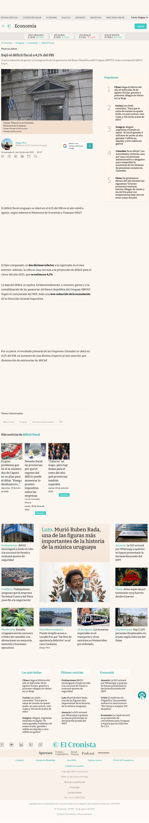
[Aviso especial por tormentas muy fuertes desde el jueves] (131, 577)
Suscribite (71, 760)
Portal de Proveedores (123, 760)
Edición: (138, 17)
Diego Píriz (21, 143)
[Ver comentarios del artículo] (35, 156)
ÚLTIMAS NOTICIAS (9, 18)
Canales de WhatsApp (45, 760)
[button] (142, 695)
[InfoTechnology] (103, 753)
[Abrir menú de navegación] (3, 26)
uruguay (20, 43)
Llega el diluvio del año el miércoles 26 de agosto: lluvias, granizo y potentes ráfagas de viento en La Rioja (129, 93)
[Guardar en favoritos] (90, 146)
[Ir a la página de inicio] (9, 26)
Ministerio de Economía (43, 422)
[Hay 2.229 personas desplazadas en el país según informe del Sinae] (131, 617)
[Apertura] (45, 753)
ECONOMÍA (51, 18)
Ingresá (140, 26)
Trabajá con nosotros (74, 766)
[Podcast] (88, 753)
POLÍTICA (66, 18)
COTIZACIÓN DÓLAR (32, 18)
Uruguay (23, 422)
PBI (60, 422)
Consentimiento (74, 792)
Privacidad (74, 787)
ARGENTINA (95, 18)
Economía (33, 43)
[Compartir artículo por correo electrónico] (28, 156)
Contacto (20, 760)
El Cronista (6, 43)
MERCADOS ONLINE (115, 18)
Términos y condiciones (74, 782)
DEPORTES (80, 18)
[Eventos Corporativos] (61, 753)
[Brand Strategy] (75, 753)
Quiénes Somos (95, 760)
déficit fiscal (47, 43)
